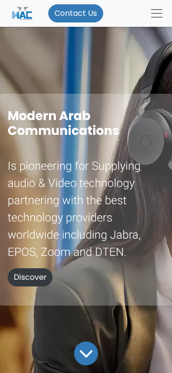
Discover (30, 277)
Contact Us (75, 13)
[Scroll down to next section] (86, 353)
